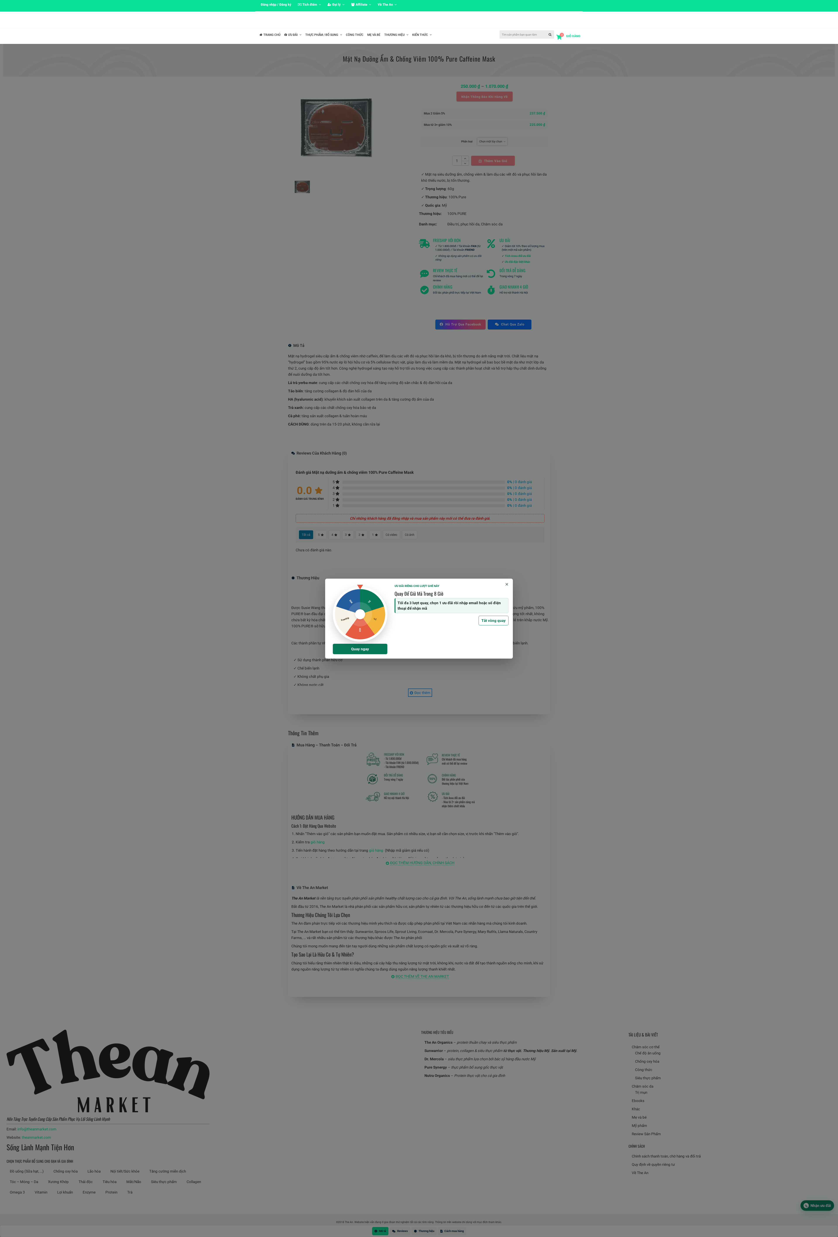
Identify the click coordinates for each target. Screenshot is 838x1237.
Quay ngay (360, 649)
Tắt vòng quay (493, 620)
